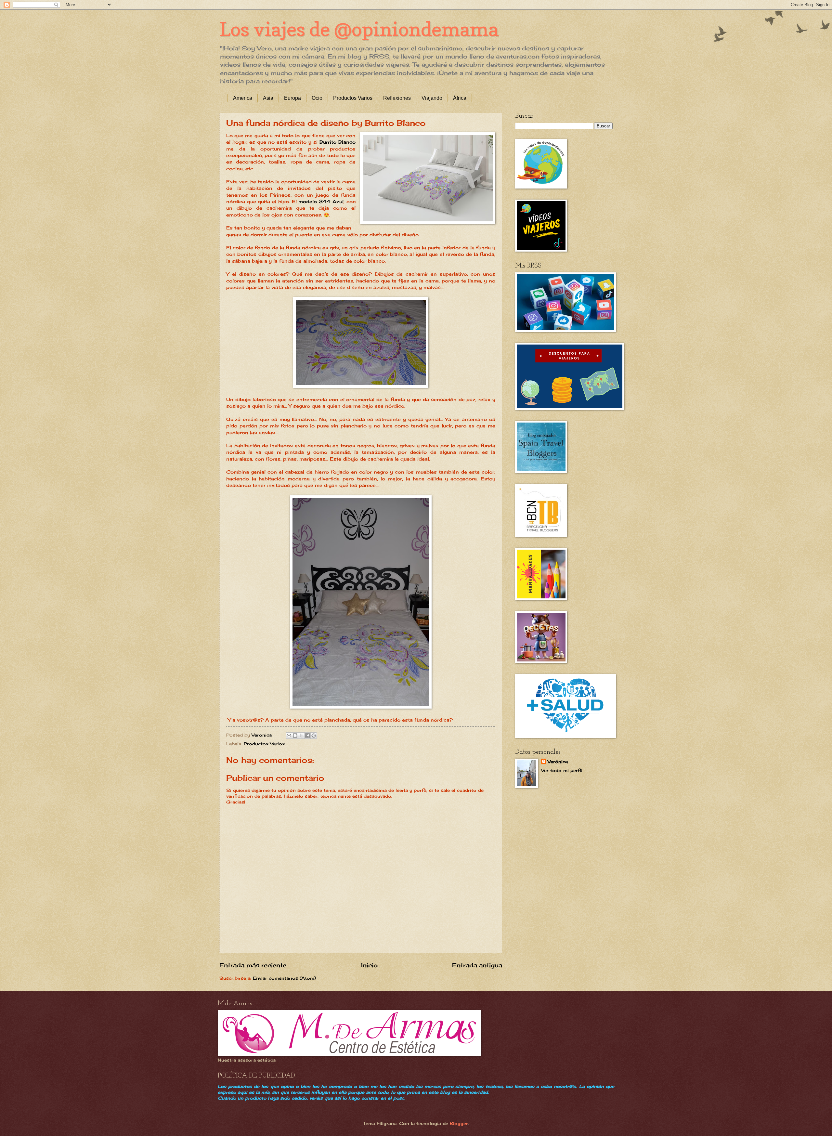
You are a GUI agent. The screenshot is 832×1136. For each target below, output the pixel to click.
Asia (268, 98)
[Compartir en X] (301, 735)
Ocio (317, 98)
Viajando (432, 98)
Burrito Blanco (337, 142)
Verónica (558, 761)
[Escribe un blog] (295, 735)
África (459, 98)
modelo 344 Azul (320, 201)
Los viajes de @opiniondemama (359, 29)
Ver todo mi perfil (561, 770)
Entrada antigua (477, 965)
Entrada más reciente (252, 965)
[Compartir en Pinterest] (313, 735)
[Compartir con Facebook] (307, 735)
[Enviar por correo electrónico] (289, 735)
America (242, 98)
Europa (292, 98)
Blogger (459, 1123)
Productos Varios (352, 98)
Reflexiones (397, 98)
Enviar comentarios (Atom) (284, 978)
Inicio (369, 965)
